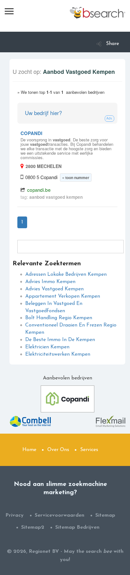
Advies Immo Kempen (50, 281)
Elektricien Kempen (47, 347)
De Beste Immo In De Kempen (60, 339)
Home (29, 449)
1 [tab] (22, 222)
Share (112, 43)
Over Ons (58, 449)
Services (89, 449)
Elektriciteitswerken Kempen (57, 354)
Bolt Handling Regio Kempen (58, 317)
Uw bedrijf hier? (43, 113)
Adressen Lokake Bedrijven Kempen (66, 274)
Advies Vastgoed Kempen (54, 289)
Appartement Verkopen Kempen (62, 296)
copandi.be (38, 189)
